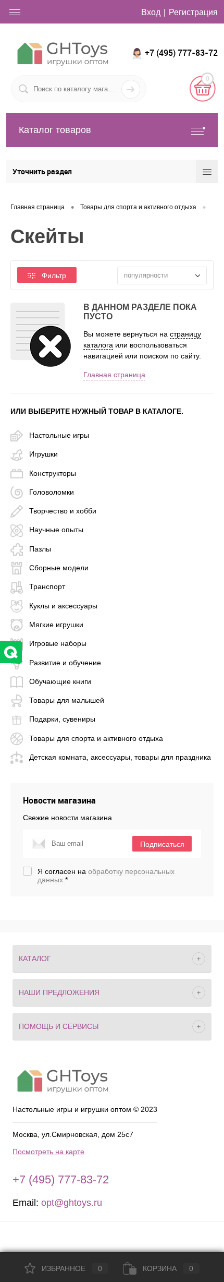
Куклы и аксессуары (63, 606)
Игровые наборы (57, 643)
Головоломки (51, 492)
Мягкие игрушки (56, 624)
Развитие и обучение (65, 662)
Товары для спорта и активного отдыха (96, 738)
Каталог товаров (55, 130)
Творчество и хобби (62, 511)
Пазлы (40, 549)
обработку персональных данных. (106, 875)
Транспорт (47, 586)
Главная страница (114, 374)
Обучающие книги (60, 681)
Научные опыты (56, 529)
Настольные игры (59, 435)
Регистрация (193, 12)
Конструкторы (52, 473)
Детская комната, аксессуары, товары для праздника (120, 757)
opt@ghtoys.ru (71, 1202)
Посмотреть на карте (48, 1151)
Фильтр (54, 275)
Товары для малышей (66, 700)
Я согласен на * (106, 875)
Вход (150, 12)
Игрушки (43, 454)
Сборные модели (59, 568)
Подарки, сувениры (62, 719)
